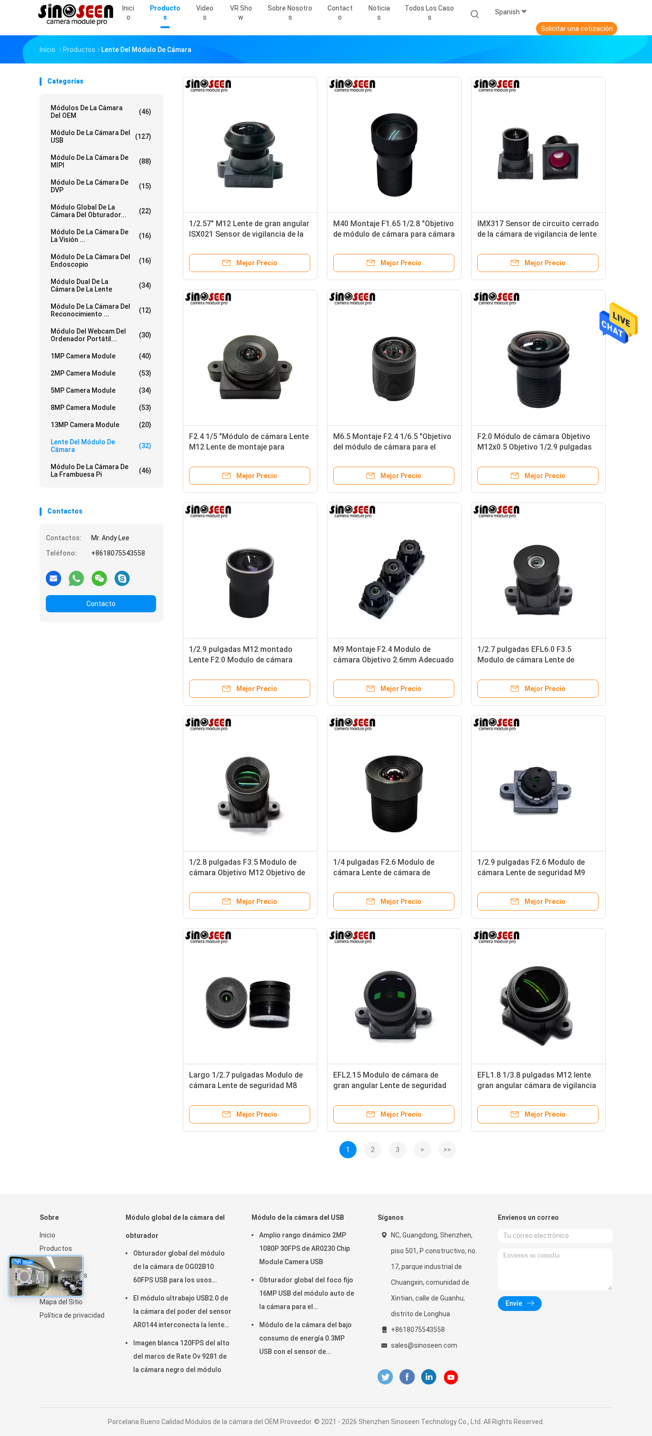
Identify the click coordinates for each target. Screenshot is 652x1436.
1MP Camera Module (101, 356)
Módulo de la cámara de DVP (101, 186)
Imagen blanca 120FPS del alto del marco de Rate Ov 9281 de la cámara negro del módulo (181, 1356)
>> (447, 1149)
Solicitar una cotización (577, 28)
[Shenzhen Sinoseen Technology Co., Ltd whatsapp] (76, 578)
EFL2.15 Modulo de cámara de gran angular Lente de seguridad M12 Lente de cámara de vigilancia (393, 1085)
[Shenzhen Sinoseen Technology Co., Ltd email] (53, 578)
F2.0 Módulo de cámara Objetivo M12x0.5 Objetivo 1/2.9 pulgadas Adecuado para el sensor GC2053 (535, 447)
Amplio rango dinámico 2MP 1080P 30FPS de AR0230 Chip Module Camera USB (304, 1248)
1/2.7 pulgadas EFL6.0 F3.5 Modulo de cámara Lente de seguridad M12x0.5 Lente (525, 660)
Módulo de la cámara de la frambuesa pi (101, 470)
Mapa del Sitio (61, 1302)
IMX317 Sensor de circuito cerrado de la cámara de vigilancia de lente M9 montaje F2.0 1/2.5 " (538, 234)
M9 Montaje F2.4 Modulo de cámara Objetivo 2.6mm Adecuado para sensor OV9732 (393, 660)
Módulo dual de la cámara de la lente (101, 285)
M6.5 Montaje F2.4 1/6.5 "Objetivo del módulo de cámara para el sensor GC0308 (392, 447)
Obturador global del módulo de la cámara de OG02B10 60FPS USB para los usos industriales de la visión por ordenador (179, 1268)
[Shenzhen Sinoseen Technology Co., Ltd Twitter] (385, 1377)
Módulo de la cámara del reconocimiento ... (101, 310)
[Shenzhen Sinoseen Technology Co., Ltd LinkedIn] (429, 1377)
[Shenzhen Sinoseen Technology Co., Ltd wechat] (99, 578)
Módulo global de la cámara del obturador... (101, 211)
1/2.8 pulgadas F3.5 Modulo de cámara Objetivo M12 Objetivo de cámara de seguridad (247, 873)
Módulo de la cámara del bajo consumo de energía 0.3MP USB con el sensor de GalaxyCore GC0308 (305, 1339)
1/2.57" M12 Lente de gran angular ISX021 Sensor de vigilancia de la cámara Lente (249, 234)
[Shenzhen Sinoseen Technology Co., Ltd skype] (122, 578)
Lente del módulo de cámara (101, 445)
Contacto (101, 604)
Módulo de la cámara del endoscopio (101, 260)
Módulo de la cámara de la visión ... (101, 235)
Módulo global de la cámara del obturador (175, 1226)
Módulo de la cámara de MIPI (101, 161)
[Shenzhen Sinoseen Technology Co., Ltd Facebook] (407, 1377)
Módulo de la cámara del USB (101, 136)
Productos (56, 1248)
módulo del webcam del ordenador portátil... (101, 335)
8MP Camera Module (101, 407)
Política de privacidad (72, 1315)
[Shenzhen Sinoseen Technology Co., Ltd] (77, 14)
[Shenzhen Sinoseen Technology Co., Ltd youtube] (451, 1377)
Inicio (47, 1235)
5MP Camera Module (101, 390)
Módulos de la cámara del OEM (101, 111)
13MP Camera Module (101, 425)
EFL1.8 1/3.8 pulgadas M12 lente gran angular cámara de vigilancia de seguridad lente (536, 1085)
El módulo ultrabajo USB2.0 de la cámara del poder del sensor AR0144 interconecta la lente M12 (182, 1312)
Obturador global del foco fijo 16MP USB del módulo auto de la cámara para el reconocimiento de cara (306, 1294)
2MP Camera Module (101, 373)
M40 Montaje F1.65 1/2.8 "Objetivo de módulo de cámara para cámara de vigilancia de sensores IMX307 (394, 234)
